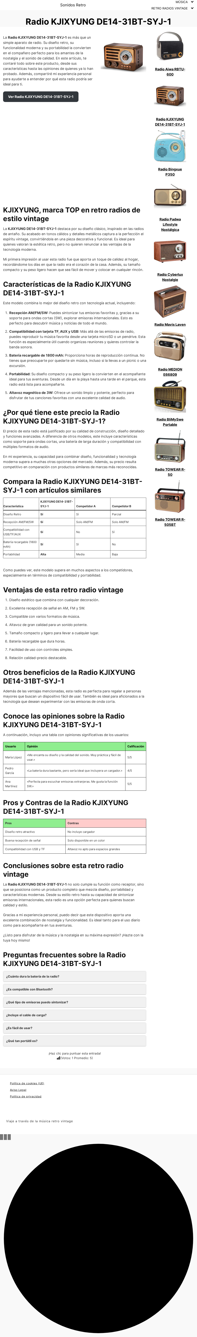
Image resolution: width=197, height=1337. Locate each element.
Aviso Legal (18, 1089)
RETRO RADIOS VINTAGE (169, 8)
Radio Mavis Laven (170, 325)
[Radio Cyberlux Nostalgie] (170, 251)
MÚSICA (182, 2)
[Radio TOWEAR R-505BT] (170, 496)
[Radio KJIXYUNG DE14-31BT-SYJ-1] (170, 96)
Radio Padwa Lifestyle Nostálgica (170, 224)
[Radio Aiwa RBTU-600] (170, 46)
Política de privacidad (26, 1096)
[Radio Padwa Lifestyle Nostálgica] (170, 196)
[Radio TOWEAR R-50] (170, 446)
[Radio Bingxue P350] (170, 146)
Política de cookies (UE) (27, 1083)
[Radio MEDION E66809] (170, 346)
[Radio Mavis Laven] (170, 301)
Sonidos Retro (73, 5)
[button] (98, 1238)
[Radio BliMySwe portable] (170, 396)
